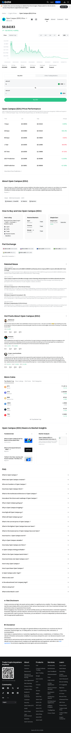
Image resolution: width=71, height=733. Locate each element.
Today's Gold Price (63, 709)
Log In (52, 2)
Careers (26, 668)
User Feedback (52, 671)
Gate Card (39, 699)
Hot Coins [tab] (28, 381)
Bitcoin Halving (63, 682)
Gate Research (63, 679)
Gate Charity (39, 711)
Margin (38, 676)
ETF (37, 682)
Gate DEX (38, 717)
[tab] (47, 19)
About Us (27, 665)
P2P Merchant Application (52, 702)
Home (4, 13)
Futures (38, 685)
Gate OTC (39, 708)
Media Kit (27, 692)
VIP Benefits (51, 665)
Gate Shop (39, 714)
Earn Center (39, 679)
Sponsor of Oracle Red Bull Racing (28, 676)
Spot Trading (39, 673)
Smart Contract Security (52, 688)
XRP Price (62, 702)
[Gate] (6, 2)
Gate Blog (62, 671)
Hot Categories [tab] (36, 381)
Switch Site (64, 7)
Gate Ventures (28, 722)
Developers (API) (51, 693)
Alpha (37, 693)
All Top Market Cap (35, 419)
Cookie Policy (28, 689)
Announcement (52, 674)
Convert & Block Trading (40, 669)
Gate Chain (27, 711)
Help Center (51, 680)
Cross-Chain (51, 713)
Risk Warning (28, 683)
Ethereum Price (63, 699)
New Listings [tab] (19, 381)
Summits (26, 719)
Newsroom (27, 671)
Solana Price (63, 705)
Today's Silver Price (63, 713)
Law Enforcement (28, 715)
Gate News (62, 668)
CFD (37, 687)
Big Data (61, 687)
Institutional (51, 668)
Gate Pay (38, 696)
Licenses (27, 699)
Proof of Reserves (27, 695)
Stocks (38, 690)
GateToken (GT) (29, 705)
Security (26, 702)
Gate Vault (39, 720)
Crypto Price (62, 690)
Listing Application (51, 684)
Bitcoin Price (62, 696)
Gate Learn (62, 665)
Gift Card (38, 705)
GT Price (61, 693)
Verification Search (51, 697)
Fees (49, 677)
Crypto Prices (12, 13)
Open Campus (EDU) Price (27, 13)
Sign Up (58, 2)
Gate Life (38, 702)
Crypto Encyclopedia (63, 675)
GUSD (26, 708)
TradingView (51, 710)
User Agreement (29, 680)
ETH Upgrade (63, 685)
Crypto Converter (62, 718)
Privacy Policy (28, 686)
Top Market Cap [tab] (9, 381)
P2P (37, 665)
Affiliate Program (50, 706)
